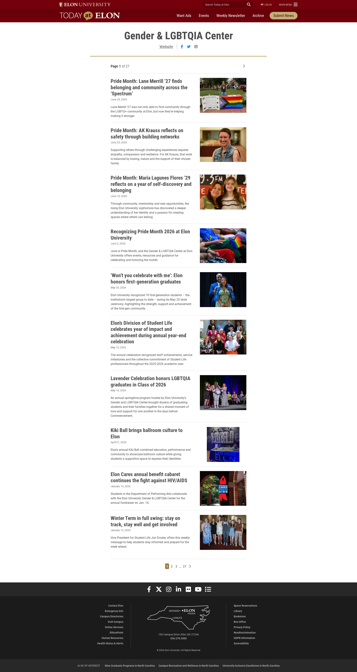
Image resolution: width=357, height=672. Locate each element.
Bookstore (240, 616)
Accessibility (241, 643)
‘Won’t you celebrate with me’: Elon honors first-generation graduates (147, 278)
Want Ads (184, 15)
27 (185, 566)
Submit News (283, 15)
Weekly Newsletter (230, 15)
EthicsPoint (116, 632)
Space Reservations (245, 605)
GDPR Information (244, 638)
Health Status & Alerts (110, 643)
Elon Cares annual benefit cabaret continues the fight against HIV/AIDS (149, 477)
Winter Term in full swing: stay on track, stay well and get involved (145, 521)
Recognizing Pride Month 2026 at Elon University (150, 234)
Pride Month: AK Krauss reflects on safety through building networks (147, 133)
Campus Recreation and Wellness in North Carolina (189, 665)
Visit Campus (115, 621)
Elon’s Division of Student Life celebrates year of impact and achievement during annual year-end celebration (148, 332)
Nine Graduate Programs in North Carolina (130, 665)
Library (238, 611)
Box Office (240, 621)
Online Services (114, 627)
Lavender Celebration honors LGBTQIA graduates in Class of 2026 (150, 381)
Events (204, 15)
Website (166, 46)
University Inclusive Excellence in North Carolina (251, 665)
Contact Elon (115, 605)
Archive (258, 15)
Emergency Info (114, 611)
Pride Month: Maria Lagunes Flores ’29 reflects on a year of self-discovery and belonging (151, 184)
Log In (268, 4)
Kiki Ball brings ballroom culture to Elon (147, 433)
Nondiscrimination (245, 632)
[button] (288, 4)
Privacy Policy (242, 627)
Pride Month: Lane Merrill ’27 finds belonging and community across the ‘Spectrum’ (149, 87)
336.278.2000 (178, 638)
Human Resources (112, 638)
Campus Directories (111, 616)
